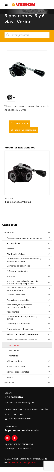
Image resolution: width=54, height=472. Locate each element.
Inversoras (9, 199)
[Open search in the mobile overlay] (27, 35)
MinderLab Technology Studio (21, 462)
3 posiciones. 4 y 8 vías (17, 202)
